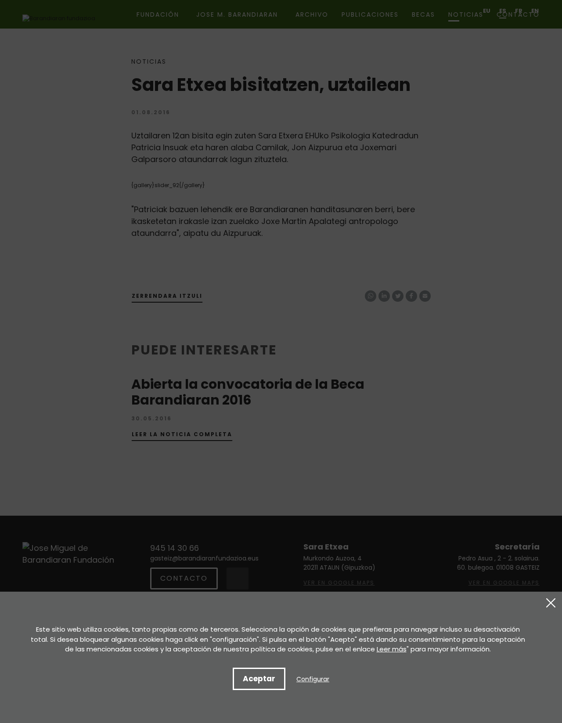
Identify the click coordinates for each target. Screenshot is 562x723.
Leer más (392, 649)
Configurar (312, 679)
